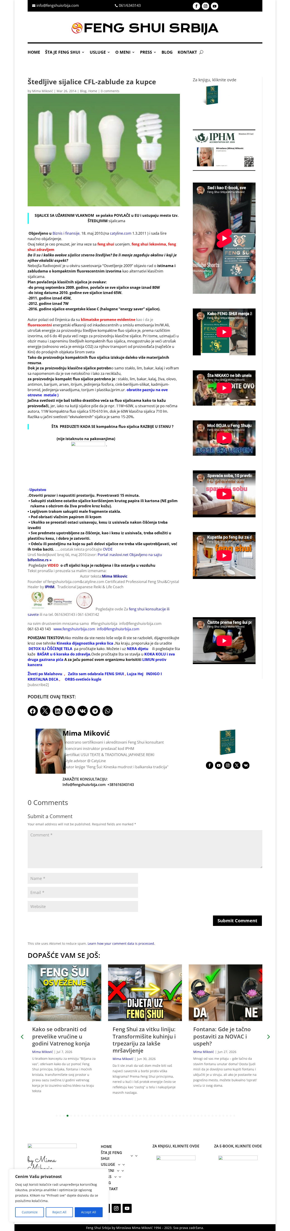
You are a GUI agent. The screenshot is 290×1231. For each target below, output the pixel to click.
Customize (30, 1212)
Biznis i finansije (66, 233)
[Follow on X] (236, 765)
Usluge (98, 53)
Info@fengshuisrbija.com (84, 784)
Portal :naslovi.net (113, 554)
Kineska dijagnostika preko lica (85, 643)
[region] (59, 1195)
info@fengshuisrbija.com (118, 628)
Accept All (88, 1212)
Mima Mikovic (114, 576)
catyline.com (120, 233)
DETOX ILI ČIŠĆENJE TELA (50, 648)
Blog (167, 53)
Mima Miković (42, 91)
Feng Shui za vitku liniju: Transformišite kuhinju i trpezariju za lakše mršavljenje (63, 1039)
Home (34, 53)
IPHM (49, 586)
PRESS (146, 53)
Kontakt (187, 53)
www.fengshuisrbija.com (74, 628)
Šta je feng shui (62, 53)
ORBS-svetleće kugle (83, 679)
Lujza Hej (135, 673)
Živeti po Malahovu (45, 673)
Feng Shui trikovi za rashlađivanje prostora (223, 1032)
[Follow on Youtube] (214, 6)
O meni (122, 53)
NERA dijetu (137, 648)
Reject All (59, 1212)
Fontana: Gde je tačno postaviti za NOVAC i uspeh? (141, 1036)
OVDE (108, 549)
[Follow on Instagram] (205, 6)
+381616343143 (120, 784)
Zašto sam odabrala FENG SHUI (96, 673)
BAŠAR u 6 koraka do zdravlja (63, 654)
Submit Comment (237, 921)
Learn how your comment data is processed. (121, 943)
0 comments (110, 91)
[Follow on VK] (245, 765)
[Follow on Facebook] (196, 6)
